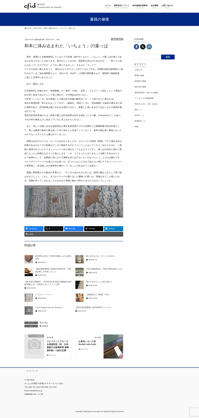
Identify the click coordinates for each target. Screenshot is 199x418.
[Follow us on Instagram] (149, 46)
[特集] (113, 344)
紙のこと (138, 109)
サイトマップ (32, 371)
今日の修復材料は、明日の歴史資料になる (104, 269)
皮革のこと (139, 115)
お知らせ (138, 70)
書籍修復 (45, 326)
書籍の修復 (117, 39)
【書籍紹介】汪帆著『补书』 (98, 294)
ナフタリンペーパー (43, 294)
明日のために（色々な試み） (147, 104)
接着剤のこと (140, 121)
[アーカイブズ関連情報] (34, 340)
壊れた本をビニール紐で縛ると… (100, 282)
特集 (136, 127)
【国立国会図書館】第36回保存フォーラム (93, 307)
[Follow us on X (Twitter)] (143, 46)
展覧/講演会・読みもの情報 (146, 92)
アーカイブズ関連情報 (144, 98)
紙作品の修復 (140, 87)
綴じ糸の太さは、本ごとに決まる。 (101, 256)
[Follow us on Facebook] (136, 46)
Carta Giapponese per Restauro (49, 307)
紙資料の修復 (140, 81)
